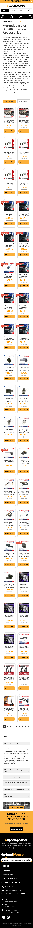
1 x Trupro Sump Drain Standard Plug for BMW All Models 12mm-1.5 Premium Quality (9, 153)
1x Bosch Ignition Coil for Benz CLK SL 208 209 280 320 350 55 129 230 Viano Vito (24, 555)
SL (17, 21)
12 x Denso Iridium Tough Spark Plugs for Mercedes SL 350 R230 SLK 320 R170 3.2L (23, 215)
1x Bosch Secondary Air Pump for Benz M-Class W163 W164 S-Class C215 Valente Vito (9, 586)
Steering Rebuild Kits (10, 86)
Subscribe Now (16, 829)
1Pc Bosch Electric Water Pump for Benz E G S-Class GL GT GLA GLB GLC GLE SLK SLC (9, 400)
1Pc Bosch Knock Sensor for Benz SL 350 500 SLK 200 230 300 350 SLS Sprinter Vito (24, 462)
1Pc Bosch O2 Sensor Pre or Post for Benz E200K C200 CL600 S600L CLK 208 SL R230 (9, 524)
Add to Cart (10, 131)
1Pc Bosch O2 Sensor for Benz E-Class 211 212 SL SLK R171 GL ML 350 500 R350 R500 (23, 493)
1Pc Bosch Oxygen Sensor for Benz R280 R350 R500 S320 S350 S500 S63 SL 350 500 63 (23, 524)
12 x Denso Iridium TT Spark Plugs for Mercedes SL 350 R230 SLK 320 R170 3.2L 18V (9, 246)
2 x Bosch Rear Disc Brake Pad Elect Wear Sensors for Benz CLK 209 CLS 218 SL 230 (24, 648)
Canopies (6, 88)
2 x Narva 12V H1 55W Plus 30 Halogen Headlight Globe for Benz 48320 (9, 710)
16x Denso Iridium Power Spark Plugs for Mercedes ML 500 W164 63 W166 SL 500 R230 (9, 339)
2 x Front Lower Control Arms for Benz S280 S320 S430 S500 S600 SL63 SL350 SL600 (9, 679)
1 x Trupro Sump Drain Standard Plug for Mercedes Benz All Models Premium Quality (24, 184)
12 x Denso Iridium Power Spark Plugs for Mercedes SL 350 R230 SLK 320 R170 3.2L (9, 215)
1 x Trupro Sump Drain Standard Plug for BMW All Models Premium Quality (24, 153)
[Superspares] (16, 5)
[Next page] (28, 726)
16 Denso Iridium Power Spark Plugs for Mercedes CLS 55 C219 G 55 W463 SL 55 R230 (24, 277)
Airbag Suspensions (18, 65)
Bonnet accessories (20, 88)
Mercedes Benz (11, 21)
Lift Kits (24, 84)
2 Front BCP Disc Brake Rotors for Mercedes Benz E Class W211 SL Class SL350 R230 (24, 586)
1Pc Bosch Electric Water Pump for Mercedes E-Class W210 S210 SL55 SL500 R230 (23, 400)
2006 (21, 21)
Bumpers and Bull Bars (15, 61)
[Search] (29, 10)
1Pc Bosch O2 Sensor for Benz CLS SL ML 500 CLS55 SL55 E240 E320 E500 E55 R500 (9, 493)
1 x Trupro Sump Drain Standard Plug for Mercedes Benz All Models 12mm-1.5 (9, 184)
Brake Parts (23, 86)
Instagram (19, 2)
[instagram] (8, 917)
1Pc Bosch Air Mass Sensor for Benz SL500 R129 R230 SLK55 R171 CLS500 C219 (9, 369)
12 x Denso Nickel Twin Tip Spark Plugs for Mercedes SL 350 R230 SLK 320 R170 (24, 246)
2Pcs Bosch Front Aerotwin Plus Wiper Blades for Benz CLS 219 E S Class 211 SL (23, 710)
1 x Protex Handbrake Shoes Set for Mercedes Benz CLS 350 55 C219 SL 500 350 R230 (9, 122)
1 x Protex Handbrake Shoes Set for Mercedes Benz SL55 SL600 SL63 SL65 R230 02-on (24, 122)
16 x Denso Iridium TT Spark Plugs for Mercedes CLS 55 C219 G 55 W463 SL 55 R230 (24, 308)
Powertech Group (16, 925)
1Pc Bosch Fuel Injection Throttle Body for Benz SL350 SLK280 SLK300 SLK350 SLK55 (23, 431)
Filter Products (8, 101)
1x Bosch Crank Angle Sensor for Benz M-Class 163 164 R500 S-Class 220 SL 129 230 (9, 555)
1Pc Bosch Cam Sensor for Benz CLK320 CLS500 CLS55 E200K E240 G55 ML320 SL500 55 (23, 370)
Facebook (12, 2)
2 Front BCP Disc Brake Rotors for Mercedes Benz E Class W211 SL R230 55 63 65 (9, 617)
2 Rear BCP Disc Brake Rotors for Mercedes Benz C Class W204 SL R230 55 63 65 (24, 617)
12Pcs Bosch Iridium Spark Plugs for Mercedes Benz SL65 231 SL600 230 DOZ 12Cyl (9, 277)
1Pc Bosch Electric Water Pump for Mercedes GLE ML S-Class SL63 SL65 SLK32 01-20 (9, 432)
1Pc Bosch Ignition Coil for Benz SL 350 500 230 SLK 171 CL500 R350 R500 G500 (9, 462)
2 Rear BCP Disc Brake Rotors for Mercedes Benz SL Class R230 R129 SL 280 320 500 (9, 648)
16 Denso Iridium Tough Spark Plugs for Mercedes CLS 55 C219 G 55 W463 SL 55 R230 (9, 308)
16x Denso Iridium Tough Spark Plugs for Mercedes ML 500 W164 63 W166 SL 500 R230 (24, 339)
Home (4, 21)
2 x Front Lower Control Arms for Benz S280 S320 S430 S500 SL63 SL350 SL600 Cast (24, 679)
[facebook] (3, 917)
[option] (16, 1)
